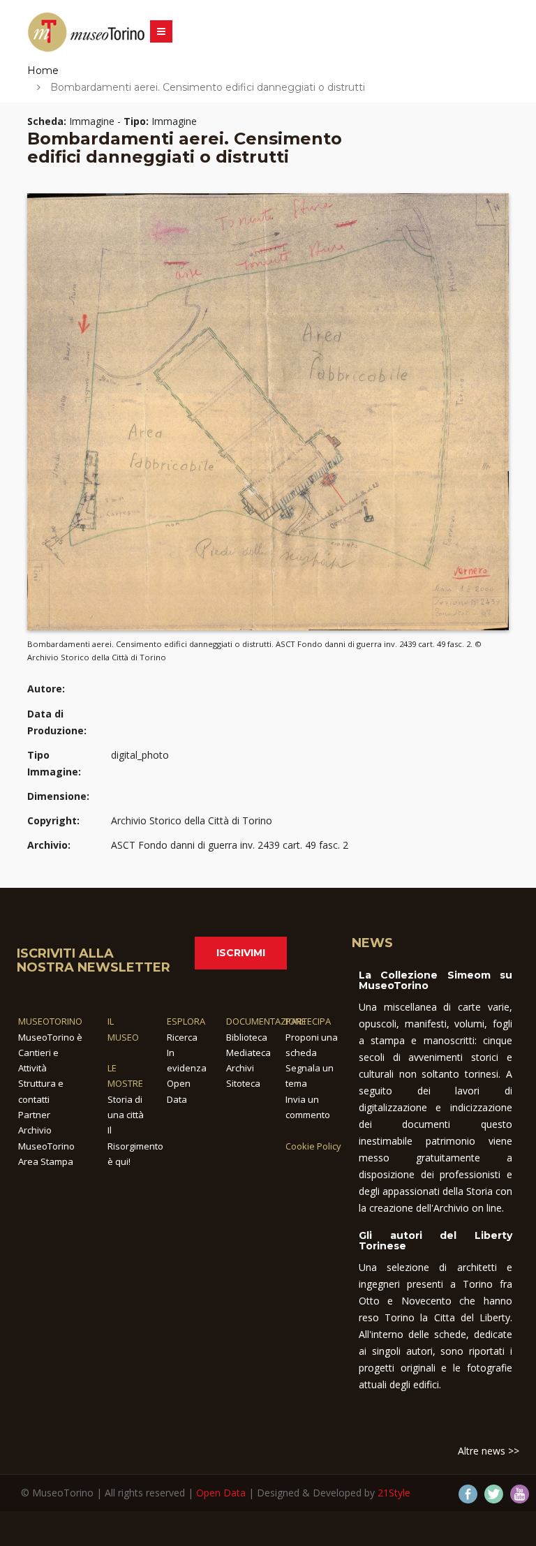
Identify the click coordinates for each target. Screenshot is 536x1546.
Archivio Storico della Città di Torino (191, 820)
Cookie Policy (313, 1146)
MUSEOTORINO (50, 1021)
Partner (34, 1114)
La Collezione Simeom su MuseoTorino (435, 980)
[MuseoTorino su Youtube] (519, 1494)
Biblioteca (246, 1037)
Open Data (221, 1492)
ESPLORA (186, 1021)
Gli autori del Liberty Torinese (435, 1240)
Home (43, 70)
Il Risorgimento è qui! (135, 1146)
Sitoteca (243, 1083)
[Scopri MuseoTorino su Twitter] (493, 1494)
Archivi (240, 1068)
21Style (394, 1492)
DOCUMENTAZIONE (266, 1021)
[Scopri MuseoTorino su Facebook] (468, 1494)
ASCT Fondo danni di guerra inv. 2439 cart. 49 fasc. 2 (229, 845)
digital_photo (140, 754)
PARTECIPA (308, 1021)
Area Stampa (45, 1161)
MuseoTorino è (50, 1037)
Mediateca (248, 1052)
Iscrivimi (240, 952)
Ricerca (182, 1037)
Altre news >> (488, 1450)
